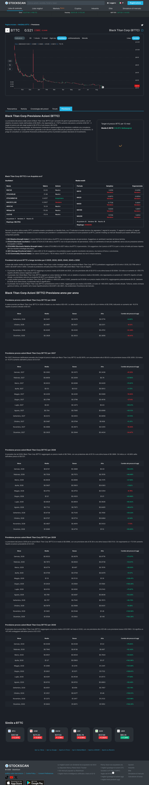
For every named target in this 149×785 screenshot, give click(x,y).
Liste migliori (37, 8)
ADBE (36, 731)
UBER (123, 731)
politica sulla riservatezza (14, 773)
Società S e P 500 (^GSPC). (110, 771)
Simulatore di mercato (132, 8)
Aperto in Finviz (64, 750)
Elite (110, 8)
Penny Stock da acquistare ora (112, 765)
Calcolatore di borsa (135, 776)
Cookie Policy (31, 773)
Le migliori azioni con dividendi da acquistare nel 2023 (77, 765)
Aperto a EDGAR (93, 750)
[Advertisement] (74, 102)
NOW (101, 731)
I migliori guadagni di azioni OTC (112, 768)
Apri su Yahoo (39, 750)
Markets (58, 8)
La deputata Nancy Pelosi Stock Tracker (72, 768)
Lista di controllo (15, 8)
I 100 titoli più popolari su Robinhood (71, 771)
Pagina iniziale (10, 24)
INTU (13, 731)
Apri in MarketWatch (79, 750)
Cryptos (78, 8)
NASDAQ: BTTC (24, 24)
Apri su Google (52, 750)
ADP (78, 731)
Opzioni (131, 765)
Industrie (95, 8)
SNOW (57, 731)
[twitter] (142, 25)
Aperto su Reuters (108, 750)
